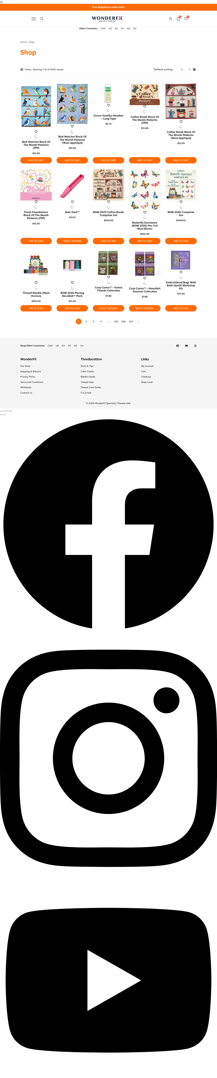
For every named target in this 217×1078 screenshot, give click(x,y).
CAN (103, 28)
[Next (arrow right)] (4, 414)
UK (110, 28)
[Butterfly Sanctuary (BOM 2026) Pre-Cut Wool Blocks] (144, 190)
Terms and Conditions (31, 382)
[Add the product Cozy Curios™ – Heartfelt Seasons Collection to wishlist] (144, 281)
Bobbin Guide (88, 376)
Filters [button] (28, 69)
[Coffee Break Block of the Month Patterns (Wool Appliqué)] (181, 101)
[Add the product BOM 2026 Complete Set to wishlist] (181, 204)
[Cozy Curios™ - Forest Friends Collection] (108, 263)
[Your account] (171, 19)
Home (23, 42)
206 (123, 321)
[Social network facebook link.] (177, 345)
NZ (128, 28)
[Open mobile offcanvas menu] (33, 19)
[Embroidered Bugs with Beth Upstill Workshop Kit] (181, 260)
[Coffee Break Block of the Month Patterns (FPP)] (144, 94)
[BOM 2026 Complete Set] (181, 184)
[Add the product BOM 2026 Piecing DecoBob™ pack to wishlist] (72, 285)
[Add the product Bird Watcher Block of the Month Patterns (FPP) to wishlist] (36, 134)
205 (116, 321)
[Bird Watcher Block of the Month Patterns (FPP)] (36, 106)
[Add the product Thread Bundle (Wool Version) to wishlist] (36, 285)
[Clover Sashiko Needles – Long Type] (108, 93)
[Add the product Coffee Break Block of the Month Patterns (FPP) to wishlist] (144, 109)
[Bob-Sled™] (72, 184)
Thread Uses (87, 382)
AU (134, 28)
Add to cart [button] (36, 160)
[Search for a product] (42, 19)
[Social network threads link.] (195, 345)
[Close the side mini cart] (1, 1)
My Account (147, 366)
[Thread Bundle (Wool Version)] (36, 265)
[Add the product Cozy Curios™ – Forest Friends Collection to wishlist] (108, 280)
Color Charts (87, 371)
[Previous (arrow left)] (1, 414)
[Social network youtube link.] (186, 345)
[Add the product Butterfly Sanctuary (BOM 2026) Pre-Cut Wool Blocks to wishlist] (144, 215)
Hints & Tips (87, 366)
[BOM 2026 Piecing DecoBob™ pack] (72, 265)
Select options (72, 241)
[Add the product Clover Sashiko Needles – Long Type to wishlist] (108, 108)
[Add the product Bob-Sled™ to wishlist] (72, 204)
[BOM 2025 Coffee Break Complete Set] (108, 184)
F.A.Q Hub (86, 392)
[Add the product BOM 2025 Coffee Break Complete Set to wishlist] (108, 204)
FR (122, 28)
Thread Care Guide (91, 387)
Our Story (25, 366)
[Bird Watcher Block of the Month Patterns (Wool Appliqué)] (72, 104)
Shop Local (147, 382)
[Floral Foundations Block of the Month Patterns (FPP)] (36, 184)
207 (131, 321)
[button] (189, 69)
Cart (143, 371)
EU (116, 28)
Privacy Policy (27, 376)
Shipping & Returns (30, 371)
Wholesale (25, 387)
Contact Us (26, 392)
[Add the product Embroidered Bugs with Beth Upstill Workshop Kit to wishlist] (181, 275)
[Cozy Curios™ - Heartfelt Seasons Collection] (144, 263)
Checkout (146, 376)
